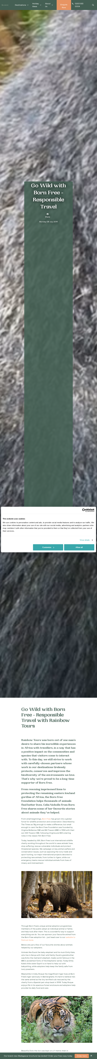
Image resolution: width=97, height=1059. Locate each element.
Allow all (79, 547)
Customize (46, 547)
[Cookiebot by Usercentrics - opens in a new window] (84, 510)
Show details (85, 540)
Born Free (46, 819)
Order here (82, 1056)
